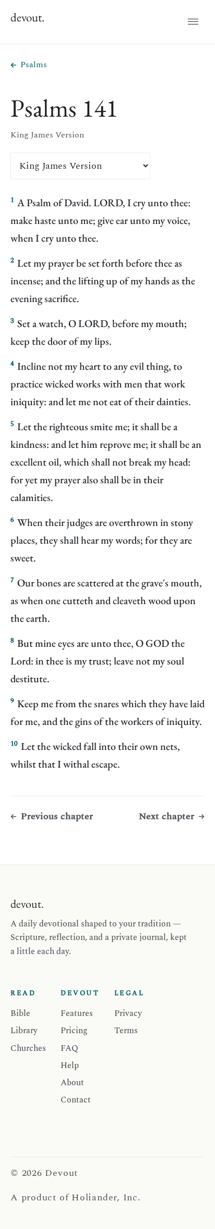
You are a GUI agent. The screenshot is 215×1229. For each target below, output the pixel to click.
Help (70, 1065)
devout (27, 17)
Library (24, 1030)
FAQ (69, 1048)
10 (14, 743)
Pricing (74, 1030)
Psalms (33, 64)
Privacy (128, 1013)
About (72, 1082)
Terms (126, 1030)
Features (77, 1013)
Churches (28, 1048)
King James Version (47, 135)
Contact (76, 1100)
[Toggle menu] (193, 21)
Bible (20, 1013)
